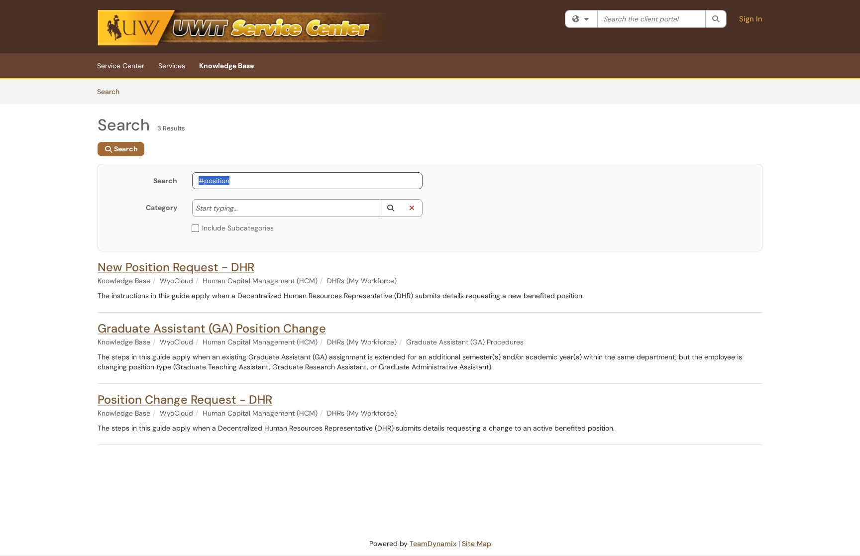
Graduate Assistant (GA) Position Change (212, 328)
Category (161, 207)
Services (171, 65)
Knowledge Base (226, 65)
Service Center (120, 65)
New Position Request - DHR (176, 267)
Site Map (476, 543)
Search (111, 91)
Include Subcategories (238, 227)
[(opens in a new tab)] (242, 29)
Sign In (750, 19)
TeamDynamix (433, 543)
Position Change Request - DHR (185, 399)
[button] (390, 208)
